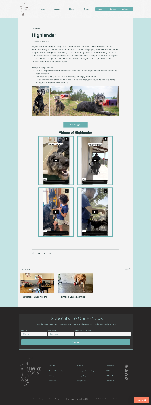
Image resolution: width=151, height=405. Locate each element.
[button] (56, 9)
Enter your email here (83, 330)
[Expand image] (40, 101)
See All (128, 269)
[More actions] (117, 28)
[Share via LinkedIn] (39, 253)
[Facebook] (126, 370)
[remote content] (75, 186)
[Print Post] (50, 253)
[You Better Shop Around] (37, 283)
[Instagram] (126, 366)
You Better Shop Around (35, 297)
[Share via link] (44, 253)
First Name (25, 330)
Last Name (52, 330)
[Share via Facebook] (33, 253)
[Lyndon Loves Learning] (75, 283)
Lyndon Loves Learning (73, 297)
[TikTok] (126, 378)
